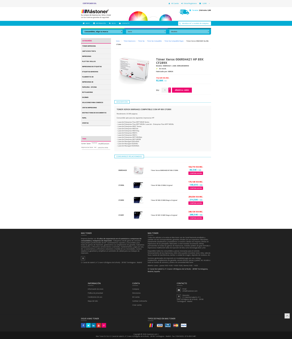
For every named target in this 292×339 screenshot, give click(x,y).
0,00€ (205, 3)
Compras (135, 289)
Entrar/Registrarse (190, 3)
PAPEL (84, 118)
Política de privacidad (95, 293)
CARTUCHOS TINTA (89, 51)
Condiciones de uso (95, 297)
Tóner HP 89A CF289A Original (161, 185)
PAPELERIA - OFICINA (89, 87)
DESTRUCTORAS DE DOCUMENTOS (94, 113)
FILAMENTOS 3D (88, 77)
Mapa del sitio (93, 301)
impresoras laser (87, 147)
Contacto (125, 23)
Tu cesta (195, 10)
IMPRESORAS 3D (87, 82)
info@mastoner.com (189, 291)
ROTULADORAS (87, 92)
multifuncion (103, 143)
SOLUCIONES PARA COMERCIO (92, 102)
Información (101, 23)
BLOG (114, 23)
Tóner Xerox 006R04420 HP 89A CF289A (164, 170)
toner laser (86, 143)
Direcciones (136, 293)
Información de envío (95, 289)
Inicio (88, 23)
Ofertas (85, 123)
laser (95, 147)
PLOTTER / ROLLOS (89, 61)
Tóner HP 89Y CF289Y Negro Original (164, 215)
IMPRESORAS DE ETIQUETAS (92, 67)
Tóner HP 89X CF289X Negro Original (164, 200)
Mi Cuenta (175, 3)
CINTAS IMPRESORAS (89, 108)
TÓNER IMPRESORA (89, 46)
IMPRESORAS (86, 56)
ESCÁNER (85, 97)
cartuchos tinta (103, 148)
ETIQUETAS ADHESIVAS (90, 72)
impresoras (94, 143)
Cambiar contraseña (139, 301)
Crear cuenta (137, 305)
